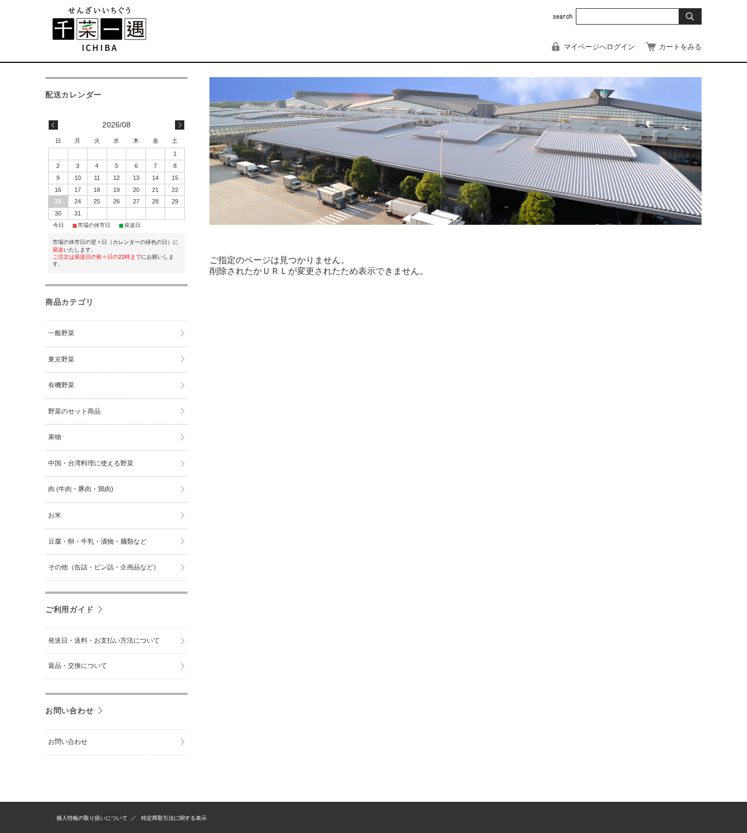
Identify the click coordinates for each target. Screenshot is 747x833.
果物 (54, 437)
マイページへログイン (599, 47)
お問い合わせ (69, 710)
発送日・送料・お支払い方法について (104, 640)
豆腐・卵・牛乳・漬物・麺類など (97, 541)
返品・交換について (77, 665)
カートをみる (680, 47)
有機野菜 (61, 385)
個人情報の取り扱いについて (91, 818)
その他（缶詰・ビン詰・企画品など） (104, 567)
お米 (54, 515)
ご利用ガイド (69, 609)
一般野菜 (61, 333)
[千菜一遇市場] (98, 51)
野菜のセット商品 (74, 411)
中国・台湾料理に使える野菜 (90, 463)
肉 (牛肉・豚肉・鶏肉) (80, 489)
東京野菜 (61, 359)
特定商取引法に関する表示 (174, 818)
